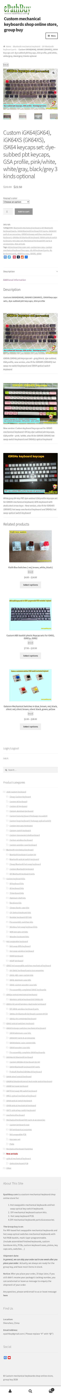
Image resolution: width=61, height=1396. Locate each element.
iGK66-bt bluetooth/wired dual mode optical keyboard (29, 1081)
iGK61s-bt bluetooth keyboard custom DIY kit (29, 1013)
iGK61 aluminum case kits (20, 980)
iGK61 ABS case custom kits (21, 975)
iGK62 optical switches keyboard (20, 1023)
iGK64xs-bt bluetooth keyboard (25, 237)
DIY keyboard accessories (21, 1129)
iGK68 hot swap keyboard (17, 1086)
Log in (5, 758)
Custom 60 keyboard (18, 801)
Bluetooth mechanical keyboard (26, 46)
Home (8, 46)
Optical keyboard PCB (19, 1163)
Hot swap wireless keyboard (22, 951)
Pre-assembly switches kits (21, 922)
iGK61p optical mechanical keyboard (21, 994)
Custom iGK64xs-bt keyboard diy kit (25, 1062)
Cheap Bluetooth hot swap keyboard (25, 864)
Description (9, 271)
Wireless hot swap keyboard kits (23, 927)
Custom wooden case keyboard (23, 845)
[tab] (30, 271)
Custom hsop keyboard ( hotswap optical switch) (30, 821)
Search (30, 1391)
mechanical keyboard (15, 1115)
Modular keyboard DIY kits (21, 917)
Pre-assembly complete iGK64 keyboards (27, 1052)
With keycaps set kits (19, 931)
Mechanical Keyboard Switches (19, 1149)
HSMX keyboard (16, 956)
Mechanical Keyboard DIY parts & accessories (25, 1120)
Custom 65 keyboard (18, 806)
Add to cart (23, 211)
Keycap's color (10, 198)
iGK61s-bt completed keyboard (23, 1018)
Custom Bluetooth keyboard (22, 869)
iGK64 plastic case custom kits (22, 1042)
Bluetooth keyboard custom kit (23, 854)
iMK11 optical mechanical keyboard (21, 1095)
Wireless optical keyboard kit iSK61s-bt (26, 999)
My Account (10, 1391)
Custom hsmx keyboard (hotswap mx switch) (28, 816)
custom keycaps (38, 247)
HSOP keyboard (16, 960)
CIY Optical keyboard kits (20, 912)
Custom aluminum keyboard (21, 811)
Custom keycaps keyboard (21, 825)
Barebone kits (16, 903)
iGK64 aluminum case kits (20, 1033)
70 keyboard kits (17, 893)
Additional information (14, 279)
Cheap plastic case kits (19, 907)
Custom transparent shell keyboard (25, 835)
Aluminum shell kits (18, 898)
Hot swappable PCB (18, 1134)
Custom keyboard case (19, 1124)
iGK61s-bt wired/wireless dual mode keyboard (26, 1004)
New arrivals (20, 244)
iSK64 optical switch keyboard (19, 1100)
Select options (30, 584)
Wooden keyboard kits (19, 936)
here (5, 1295)
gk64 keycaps (23, 253)
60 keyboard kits (17, 883)
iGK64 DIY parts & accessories (22, 1038)
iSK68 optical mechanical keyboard (21, 1105)
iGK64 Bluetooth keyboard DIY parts (32, 231)
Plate (12, 1144)
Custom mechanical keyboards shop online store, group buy (31, 24)
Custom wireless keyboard (21, 840)
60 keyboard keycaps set (19, 247)
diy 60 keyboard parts (39, 250)
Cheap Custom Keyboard (20, 796)
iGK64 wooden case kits (20, 1047)
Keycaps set (17, 240)
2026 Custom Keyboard (16, 792)
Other (8, 1168)
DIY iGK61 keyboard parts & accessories (27, 970)
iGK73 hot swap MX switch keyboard (21, 1091)
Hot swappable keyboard (17, 941)
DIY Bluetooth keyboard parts (22, 874)
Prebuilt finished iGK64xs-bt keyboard (26, 1071)
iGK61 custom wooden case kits (23, 985)
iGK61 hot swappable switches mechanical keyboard (28, 965)
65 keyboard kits (17, 888)
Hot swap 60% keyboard (20, 946)
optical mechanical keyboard (18, 1158)
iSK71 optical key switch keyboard (20, 1110)
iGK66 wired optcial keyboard (18, 1076)
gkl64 (39, 253)
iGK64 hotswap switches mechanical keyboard (26, 1028)
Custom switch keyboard (20, 830)
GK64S (33, 253)
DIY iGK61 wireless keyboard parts (24, 1009)
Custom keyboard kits (15, 878)
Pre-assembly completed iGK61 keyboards (28, 989)
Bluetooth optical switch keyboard (24, 859)
